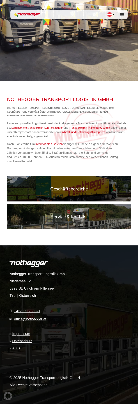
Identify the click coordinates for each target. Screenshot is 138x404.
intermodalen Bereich (49, 144)
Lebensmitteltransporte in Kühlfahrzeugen (37, 127)
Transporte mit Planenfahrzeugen (90, 127)
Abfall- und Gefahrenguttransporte (84, 132)
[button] (8, 396)
